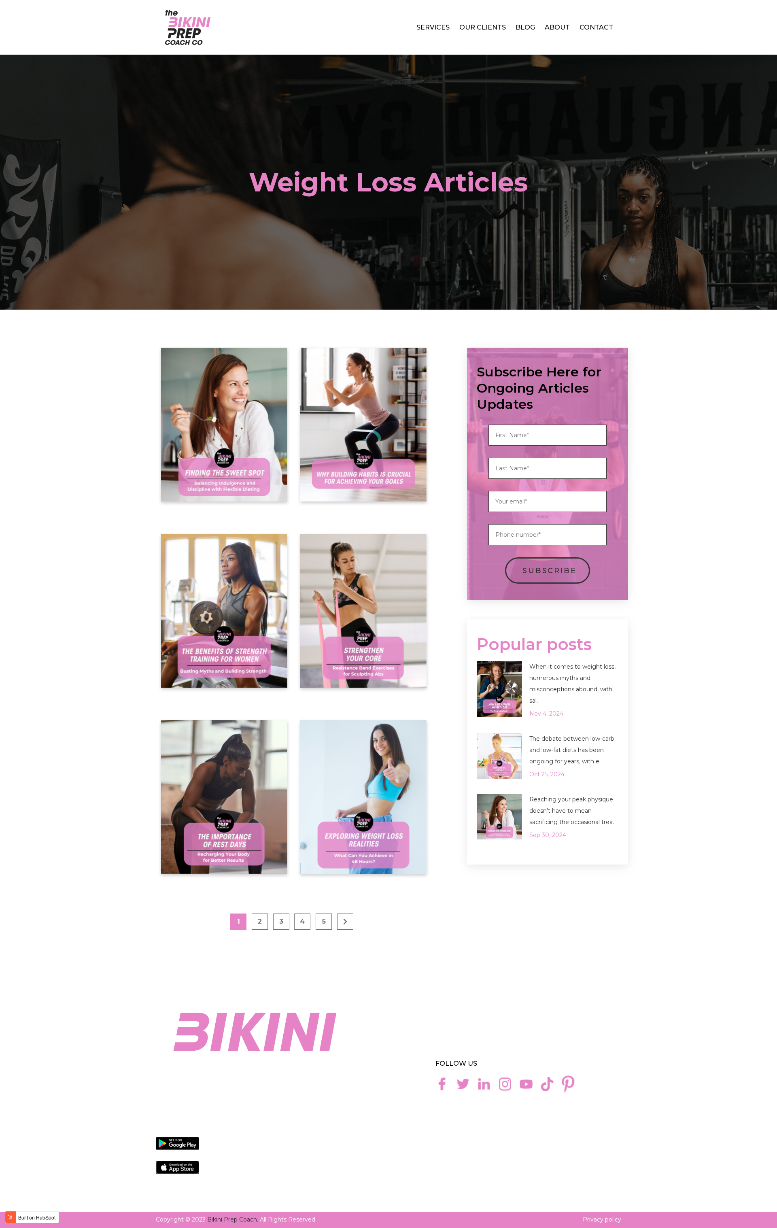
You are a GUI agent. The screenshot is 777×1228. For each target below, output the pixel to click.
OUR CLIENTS (482, 27)
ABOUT (557, 27)
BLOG (525, 27)
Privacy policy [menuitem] (602, 1219)
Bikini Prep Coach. (232, 1219)
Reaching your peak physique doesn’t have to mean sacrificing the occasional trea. (571, 811)
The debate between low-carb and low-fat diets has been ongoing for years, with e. (571, 750)
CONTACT (596, 27)
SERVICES (433, 27)
